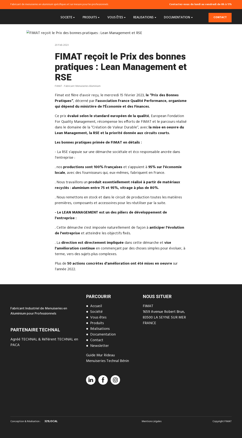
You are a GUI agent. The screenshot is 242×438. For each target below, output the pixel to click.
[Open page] (45, 367)
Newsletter (99, 346)
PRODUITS (90, 17)
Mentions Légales (151, 421)
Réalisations (100, 329)
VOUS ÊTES (115, 17)
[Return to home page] (26, 18)
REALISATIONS (143, 17)
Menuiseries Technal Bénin (107, 361)
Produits (97, 323)
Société (96, 312)
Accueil (96, 306)
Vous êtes (98, 318)
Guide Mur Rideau (100, 355)
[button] (220, 17)
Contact (96, 340)
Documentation (103, 335)
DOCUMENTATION (177, 17)
